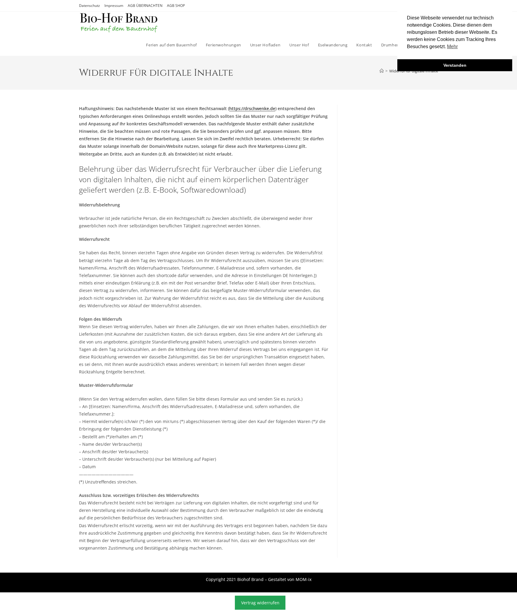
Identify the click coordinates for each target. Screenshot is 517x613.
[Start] (382, 71)
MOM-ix (303, 579)
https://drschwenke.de (252, 108)
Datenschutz (89, 5)
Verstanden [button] (454, 65)
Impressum (113, 5)
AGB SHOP (176, 5)
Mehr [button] (452, 46)
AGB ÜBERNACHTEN (145, 5)
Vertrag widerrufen (260, 603)
